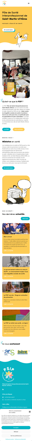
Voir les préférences (16, 435)
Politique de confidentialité (20, 439)
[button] (30, 411)
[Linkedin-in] (3, 389)
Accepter (16, 427)
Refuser (16, 431)
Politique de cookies (10, 439)
